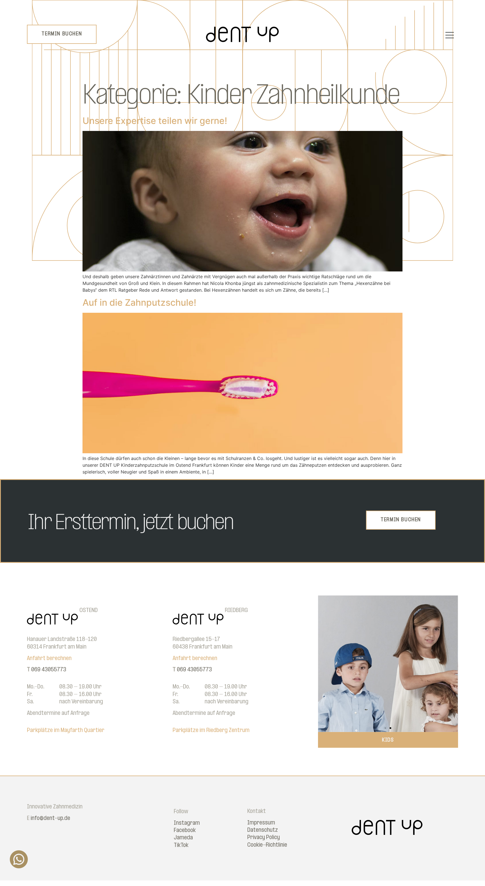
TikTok (181, 845)
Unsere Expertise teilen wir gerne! (155, 120)
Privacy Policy (263, 837)
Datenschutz (262, 830)
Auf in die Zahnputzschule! (139, 302)
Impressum (261, 823)
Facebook (185, 830)
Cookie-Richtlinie (267, 845)
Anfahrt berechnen (49, 658)
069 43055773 (48, 670)
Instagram (187, 823)
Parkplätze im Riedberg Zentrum (211, 730)
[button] (324, 663)
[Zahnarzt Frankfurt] (242, 40)
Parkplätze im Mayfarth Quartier (65, 730)
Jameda (183, 838)
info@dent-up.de (50, 818)
